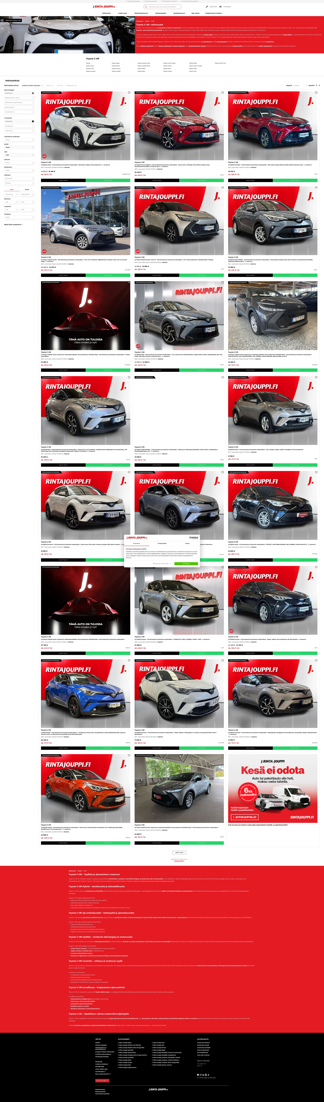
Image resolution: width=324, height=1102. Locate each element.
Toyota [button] (50, 86)
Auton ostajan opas (101, 1069)
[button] (13, 224)
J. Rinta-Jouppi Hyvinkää (125, 1050)
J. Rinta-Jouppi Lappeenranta (127, 1067)
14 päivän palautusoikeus (103, 1054)
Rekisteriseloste (100, 1089)
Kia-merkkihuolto (202, 1052)
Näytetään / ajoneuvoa (179, 859)
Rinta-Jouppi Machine (102, 1074)
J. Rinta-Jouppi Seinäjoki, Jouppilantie (164, 1055)
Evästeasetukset (100, 1091)
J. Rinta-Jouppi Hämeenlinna (127, 1052)
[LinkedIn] (203, 1074)
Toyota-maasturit (178, 46)
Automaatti (8, 178)
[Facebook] (198, 1074)
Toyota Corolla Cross (144, 63)
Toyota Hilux (141, 71)
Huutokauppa (99, 1071)
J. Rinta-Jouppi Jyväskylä (126, 1057)
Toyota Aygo (115, 63)
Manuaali (8, 183)
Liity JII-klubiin (101, 1080)
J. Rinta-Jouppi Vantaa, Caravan (162, 1065)
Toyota (147, 21)
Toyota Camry (116, 68)
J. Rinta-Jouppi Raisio (158, 1050)
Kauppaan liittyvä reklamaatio (104, 1052)
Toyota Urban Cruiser (195, 66)
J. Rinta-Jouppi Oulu (158, 1042)
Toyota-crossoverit (146, 46)
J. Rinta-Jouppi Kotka (124, 1060)
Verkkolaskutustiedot (102, 1056)
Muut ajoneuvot (9, 112)
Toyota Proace (167, 71)
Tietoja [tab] (187, 543)
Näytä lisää (179, 852)
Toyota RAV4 (208, 35)
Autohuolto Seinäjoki (203, 1047)
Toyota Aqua (90, 66)
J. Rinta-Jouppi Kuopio (125, 1062)
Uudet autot (8, 130)
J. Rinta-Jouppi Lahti (124, 1065)
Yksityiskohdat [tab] (162, 543)
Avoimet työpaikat (101, 1045)
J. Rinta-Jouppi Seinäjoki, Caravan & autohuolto (167, 1052)
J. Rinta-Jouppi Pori (158, 1045)
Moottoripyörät (9, 107)
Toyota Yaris (192, 71)
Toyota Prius (167, 68)
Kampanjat (98, 1061)
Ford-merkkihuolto (203, 1050)
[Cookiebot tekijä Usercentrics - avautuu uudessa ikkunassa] (190, 538)
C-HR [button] (61, 86)
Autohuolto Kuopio (203, 1045)
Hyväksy (186, 563)
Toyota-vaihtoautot (165, 46)
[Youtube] (206, 1074)
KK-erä (27, 189)
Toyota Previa (167, 66)
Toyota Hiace (141, 68)
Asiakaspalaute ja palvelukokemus (100, 1048)
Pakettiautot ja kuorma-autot (13, 102)
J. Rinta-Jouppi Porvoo (159, 1047)
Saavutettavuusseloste (102, 1093)
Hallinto (97, 1042)
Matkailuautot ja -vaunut (12, 98)
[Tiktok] (208, 1074)
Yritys (98, 1039)
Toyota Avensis (90, 71)
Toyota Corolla (116, 71)
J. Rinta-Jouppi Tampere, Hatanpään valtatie (166, 1057)
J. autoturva (269, 41)
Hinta (12, 189)
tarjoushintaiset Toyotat (197, 46)
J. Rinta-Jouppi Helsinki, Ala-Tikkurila (129, 1045)
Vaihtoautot (139, 21)
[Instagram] (200, 1074)
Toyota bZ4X (287, 35)
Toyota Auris (90, 68)
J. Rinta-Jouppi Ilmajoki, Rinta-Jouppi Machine (132, 1055)
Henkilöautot (9, 93)
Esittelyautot (9, 126)
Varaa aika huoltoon (203, 1055)
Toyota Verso (193, 68)
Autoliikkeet (124, 1039)
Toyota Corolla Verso (144, 66)
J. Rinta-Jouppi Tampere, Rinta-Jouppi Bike (165, 1062)
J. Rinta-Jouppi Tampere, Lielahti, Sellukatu (165, 1060)
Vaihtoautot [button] (72, 86)
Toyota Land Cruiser (169, 63)
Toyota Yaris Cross (220, 63)
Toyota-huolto (237, 46)
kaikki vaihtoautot (265, 46)
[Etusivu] (104, 6)
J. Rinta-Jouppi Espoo (124, 1042)
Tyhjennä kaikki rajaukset (33, 86)
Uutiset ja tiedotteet (101, 1064)
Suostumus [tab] (136, 543)
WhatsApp (108, 180)
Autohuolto (202, 1039)
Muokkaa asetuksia (161, 563)
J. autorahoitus (206, 41)
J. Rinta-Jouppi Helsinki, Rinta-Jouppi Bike (131, 1047)
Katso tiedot (63, 180)
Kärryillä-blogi (99, 1066)
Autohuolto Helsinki (203, 1042)
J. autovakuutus (221, 41)
